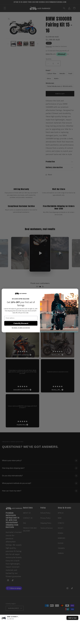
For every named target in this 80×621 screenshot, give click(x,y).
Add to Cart (72, 618)
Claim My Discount (20, 323)
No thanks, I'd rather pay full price (21, 327)
